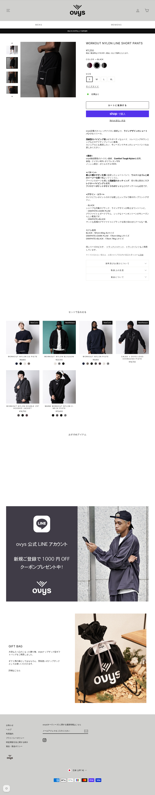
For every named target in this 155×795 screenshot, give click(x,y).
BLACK (97, 65)
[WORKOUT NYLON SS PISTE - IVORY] (24, 363)
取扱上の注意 (117, 270)
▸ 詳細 (140, 255)
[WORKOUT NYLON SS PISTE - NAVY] (16, 363)
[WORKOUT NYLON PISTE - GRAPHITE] (108, 363)
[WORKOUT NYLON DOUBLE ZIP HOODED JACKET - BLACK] (22, 415)
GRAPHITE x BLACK (104, 65)
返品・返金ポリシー (14, 746)
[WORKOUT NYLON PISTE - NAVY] (83, 363)
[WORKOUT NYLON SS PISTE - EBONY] (28, 363)
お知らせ (9, 725)
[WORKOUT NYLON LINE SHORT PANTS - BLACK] (22, 488)
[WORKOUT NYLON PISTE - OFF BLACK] (95, 363)
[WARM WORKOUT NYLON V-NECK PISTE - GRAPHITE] (65, 415)
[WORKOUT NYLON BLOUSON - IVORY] (55, 363)
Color (94, 59)
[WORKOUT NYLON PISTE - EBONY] (87, 363)
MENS (38, 24)
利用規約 (9, 734)
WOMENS (116, 24)
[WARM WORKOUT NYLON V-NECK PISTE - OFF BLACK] (57, 415)
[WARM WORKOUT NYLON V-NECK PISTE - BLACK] (53, 415)
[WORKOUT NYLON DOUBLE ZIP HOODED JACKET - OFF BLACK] (18, 415)
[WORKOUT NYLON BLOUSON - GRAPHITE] (59, 363)
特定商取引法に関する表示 (17, 742)
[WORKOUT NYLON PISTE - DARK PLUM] (99, 363)
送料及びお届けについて (117, 263)
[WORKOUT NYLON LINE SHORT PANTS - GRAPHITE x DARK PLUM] (18, 488)
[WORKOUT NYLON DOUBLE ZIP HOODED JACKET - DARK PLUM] (26, 415)
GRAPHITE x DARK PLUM (90, 65)
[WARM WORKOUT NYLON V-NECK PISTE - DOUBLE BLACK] (61, 415)
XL (111, 79)
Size (88, 74)
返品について (117, 277)
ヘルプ (9, 729)
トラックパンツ (133, 247)
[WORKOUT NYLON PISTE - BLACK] (91, 363)
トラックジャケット (115, 247)
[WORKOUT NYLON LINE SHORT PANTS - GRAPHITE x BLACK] (26, 488)
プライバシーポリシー (15, 738)
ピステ (101, 247)
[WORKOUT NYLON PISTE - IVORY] (103, 363)
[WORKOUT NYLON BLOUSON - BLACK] (63, 363)
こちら (17, 670)
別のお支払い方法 (117, 120)
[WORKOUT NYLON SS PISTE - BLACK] (20, 363)
